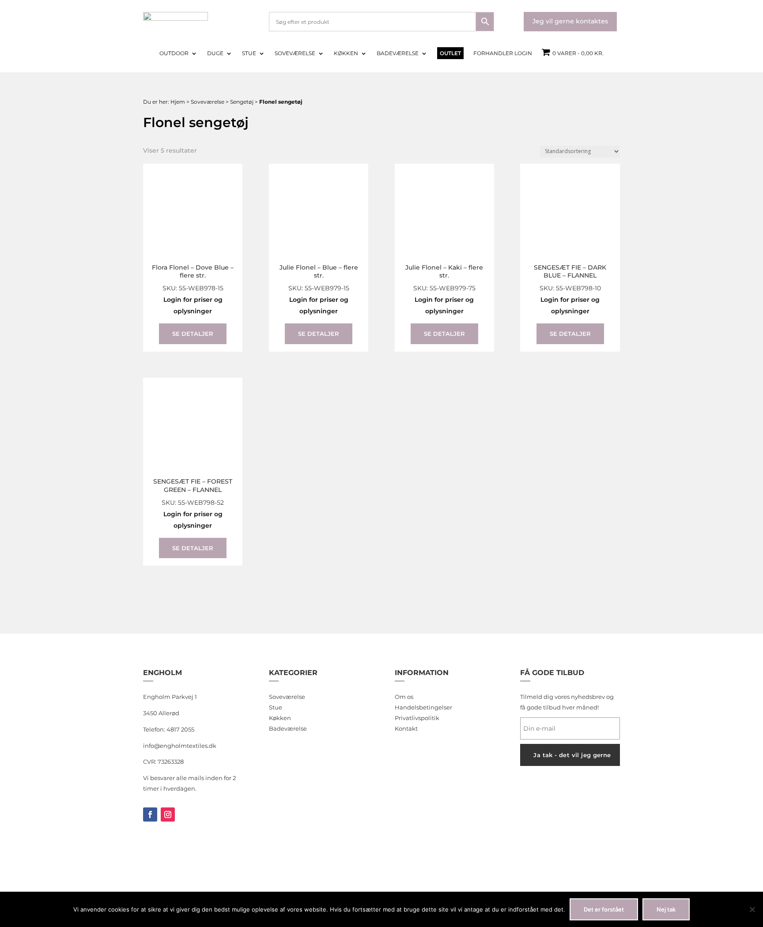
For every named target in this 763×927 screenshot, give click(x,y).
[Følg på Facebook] (150, 814)
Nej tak (666, 909)
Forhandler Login (502, 53)
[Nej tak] (752, 909)
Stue (249, 53)
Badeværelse (398, 53)
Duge (215, 53)
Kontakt (406, 728)
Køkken (346, 53)
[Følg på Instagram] (168, 814)
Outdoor (174, 53)
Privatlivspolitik (417, 717)
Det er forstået (604, 909)
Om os (404, 696)
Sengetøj (241, 101)
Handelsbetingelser (423, 707)
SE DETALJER (192, 333)
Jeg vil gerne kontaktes (570, 21)
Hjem (177, 101)
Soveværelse (295, 53)
